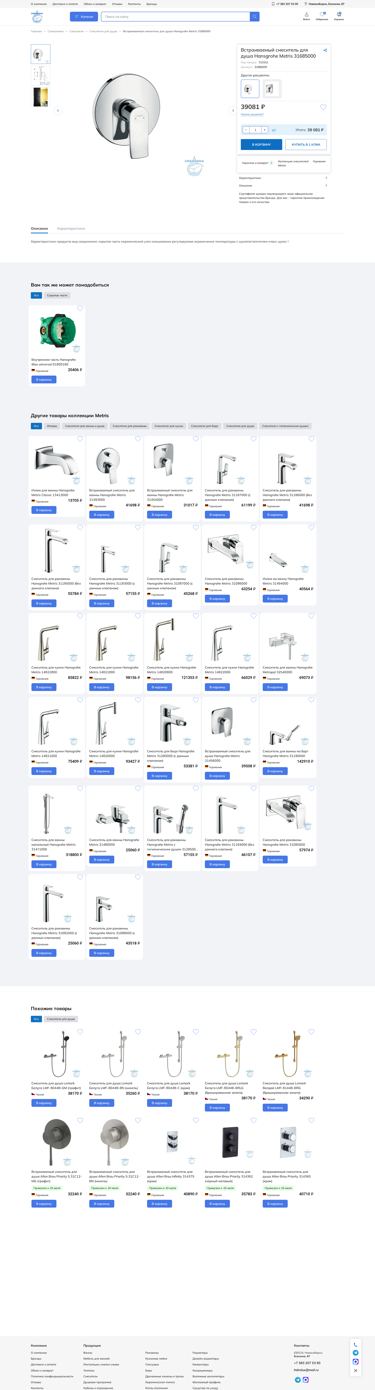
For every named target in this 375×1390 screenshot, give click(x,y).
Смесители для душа (103, 31)
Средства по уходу (205, 1388)
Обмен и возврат (95, 4)
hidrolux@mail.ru (306, 1370)
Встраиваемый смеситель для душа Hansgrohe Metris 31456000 (227, 755)
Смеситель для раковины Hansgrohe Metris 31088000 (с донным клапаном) (112, 933)
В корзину (261, 144)
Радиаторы (200, 1352)
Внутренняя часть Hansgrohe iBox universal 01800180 (53, 362)
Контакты (134, 4)
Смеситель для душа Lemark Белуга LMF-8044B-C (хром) (168, 1085)
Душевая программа (97, 1382)
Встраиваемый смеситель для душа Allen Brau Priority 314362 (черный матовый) (229, 1176)
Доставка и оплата (65, 4)
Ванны (87, 1352)
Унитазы (88, 1370)
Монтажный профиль (207, 1382)
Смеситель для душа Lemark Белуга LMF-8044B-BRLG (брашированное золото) (226, 1088)
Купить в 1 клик (306, 144)
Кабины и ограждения (98, 1388)
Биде (148, 1370)
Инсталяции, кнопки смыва (101, 1364)
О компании (39, 4)
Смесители (77, 31)
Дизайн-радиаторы (206, 1358)
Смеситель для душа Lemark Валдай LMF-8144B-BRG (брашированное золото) (284, 1088)
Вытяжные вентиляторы (208, 1376)
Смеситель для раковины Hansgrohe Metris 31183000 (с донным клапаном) (112, 583)
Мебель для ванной (96, 1358)
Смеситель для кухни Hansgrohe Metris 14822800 (56, 669)
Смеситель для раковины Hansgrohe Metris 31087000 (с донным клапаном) (170, 583)
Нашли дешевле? (252, 114)
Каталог (87, 17)
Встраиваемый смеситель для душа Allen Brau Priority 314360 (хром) (287, 1176)
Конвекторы (201, 1364)
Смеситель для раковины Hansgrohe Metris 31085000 (284, 842)
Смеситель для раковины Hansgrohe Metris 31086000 (226, 581)
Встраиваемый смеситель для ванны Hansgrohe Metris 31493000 (112, 495)
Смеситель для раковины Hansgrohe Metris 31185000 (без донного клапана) (56, 583)
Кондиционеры (202, 1370)
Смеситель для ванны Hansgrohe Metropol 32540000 (288, 669)
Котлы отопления (156, 1388)
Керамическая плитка (160, 1382)
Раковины (152, 1352)
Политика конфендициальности (52, 1376)
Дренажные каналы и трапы (164, 1376)
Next (233, 110)
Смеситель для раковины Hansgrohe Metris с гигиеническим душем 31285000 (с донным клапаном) (172, 845)
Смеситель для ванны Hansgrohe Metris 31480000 (114, 842)
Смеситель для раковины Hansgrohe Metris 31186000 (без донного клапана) (287, 495)
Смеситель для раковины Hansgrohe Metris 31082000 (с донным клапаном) (54, 933)
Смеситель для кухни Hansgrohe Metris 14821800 (113, 669)
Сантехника (56, 31)
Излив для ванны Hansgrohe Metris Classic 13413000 (53, 492)
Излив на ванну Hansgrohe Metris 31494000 (283, 581)
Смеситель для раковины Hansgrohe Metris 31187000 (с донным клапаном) (228, 495)
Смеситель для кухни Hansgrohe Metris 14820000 (113, 753)
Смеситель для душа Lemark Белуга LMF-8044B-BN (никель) (113, 1085)
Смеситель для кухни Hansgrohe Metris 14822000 (229, 669)
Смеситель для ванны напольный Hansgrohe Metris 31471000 (53, 844)
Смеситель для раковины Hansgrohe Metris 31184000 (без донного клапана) (229, 844)
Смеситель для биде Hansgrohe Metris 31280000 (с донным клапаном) (171, 755)
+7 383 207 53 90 (307, 1363)
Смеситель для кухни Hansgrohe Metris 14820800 (171, 669)
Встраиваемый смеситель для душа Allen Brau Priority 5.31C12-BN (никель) (114, 1176)
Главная (36, 31)
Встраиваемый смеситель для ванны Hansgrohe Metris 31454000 (170, 495)
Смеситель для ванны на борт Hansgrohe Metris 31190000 (285, 753)
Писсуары (152, 1364)
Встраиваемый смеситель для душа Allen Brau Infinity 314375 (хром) (170, 1176)
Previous (58, 110)
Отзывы (117, 4)
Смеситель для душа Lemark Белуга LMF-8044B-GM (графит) (56, 1085)
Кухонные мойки (156, 1358)
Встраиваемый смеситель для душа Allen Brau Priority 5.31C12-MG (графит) (56, 1176)
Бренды (151, 4)
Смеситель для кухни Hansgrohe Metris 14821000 (56, 753)
